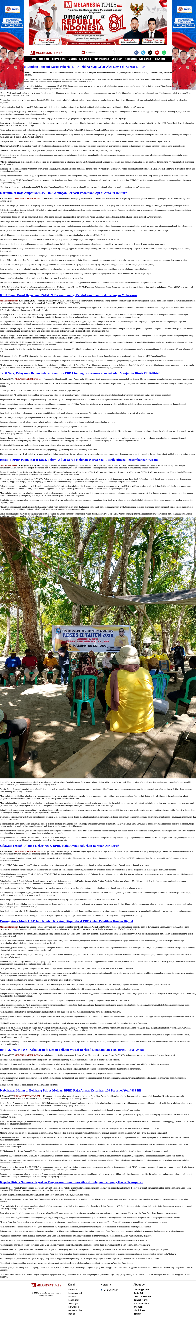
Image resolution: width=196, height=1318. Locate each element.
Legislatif (117, 58)
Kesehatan (131, 58)
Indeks (71, 1314)
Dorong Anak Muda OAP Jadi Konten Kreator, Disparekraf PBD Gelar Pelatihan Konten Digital (66, 921)
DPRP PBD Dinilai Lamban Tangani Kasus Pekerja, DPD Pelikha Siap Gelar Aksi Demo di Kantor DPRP (72, 66)
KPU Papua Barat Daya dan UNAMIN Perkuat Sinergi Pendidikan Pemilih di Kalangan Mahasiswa (68, 295)
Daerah (73, 58)
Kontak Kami (140, 1300)
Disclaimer (139, 1310)
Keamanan (145, 58)
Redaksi (137, 1314)
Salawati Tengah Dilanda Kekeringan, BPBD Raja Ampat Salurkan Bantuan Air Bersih (59, 845)
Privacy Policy (141, 1303)
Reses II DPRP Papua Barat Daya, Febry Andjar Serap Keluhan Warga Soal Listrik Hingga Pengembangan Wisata (79, 459)
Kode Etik (138, 1293)
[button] (112, 52)
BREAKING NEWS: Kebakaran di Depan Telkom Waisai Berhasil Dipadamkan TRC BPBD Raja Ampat (72, 1049)
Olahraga (73, 1303)
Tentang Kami (141, 1290)
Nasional (44, 58)
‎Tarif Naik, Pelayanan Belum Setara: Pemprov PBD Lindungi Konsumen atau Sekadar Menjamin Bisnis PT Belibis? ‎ (80, 373)
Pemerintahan (101, 58)
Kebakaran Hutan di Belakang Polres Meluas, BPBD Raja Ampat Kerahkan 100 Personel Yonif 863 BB (70, 1090)
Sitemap (138, 1307)
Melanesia (85, 58)
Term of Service (142, 1296)
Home (33, 58)
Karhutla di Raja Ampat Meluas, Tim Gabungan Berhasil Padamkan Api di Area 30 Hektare (63, 193)
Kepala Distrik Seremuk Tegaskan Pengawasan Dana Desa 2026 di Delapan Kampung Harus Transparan (71, 1182)
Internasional (59, 58)
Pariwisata (159, 58)
